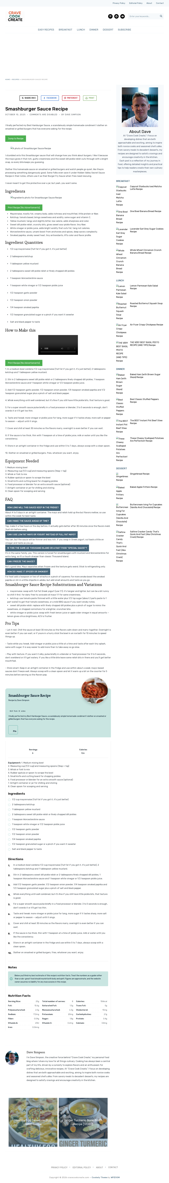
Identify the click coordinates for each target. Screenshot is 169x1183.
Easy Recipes (46, 29)
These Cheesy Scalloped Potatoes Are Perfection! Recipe (147, 439)
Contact (160, 3)
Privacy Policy (119, 3)
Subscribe (124, 29)
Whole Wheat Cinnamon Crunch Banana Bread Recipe (145, 251)
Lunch (81, 29)
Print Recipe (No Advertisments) (24, 207)
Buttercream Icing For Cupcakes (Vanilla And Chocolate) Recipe (146, 506)
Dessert (108, 29)
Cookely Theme (99, 1177)
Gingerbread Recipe (139, 474)
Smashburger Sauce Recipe (36, 109)
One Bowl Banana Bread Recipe (145, 211)
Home (7, 79)
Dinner (93, 29)
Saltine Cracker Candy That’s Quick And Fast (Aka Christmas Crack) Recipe (145, 534)
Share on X (30, 98)
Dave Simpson (73, 115)
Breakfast (65, 29)
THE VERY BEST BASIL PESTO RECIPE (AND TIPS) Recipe (144, 343)
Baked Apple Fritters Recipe (143, 487)
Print (91, 98)
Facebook (52, 98)
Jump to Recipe (15, 138)
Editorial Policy (135, 3)
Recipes (15, 79)
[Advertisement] (84, 58)
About (149, 3)
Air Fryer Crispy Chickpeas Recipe (146, 324)
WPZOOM (115, 1177)
